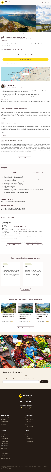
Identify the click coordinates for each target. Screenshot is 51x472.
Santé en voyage (4, 453)
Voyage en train (29, 423)
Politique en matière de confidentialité (28, 466)
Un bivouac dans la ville (5, 458)
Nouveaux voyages (29, 428)
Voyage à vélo (28, 424)
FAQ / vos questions (5, 451)
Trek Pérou (28, 433)
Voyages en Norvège (12, 34)
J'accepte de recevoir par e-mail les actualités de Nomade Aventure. (18, 378)
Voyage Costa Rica (4, 436)
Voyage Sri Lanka (4, 438)
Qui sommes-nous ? (5, 418)
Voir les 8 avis (25, 289)
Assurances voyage (4, 455)
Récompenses (4, 424)
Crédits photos (4, 467)
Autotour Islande (4, 441)
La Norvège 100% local (8, 316)
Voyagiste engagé (4, 421)
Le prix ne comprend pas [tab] (37, 172)
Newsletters (39, 466)
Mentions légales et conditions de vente (9, 466)
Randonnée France (29, 438)
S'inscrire (44, 381)
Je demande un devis (25, 59)
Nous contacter (4, 448)
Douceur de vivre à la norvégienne (41, 317)
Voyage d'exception (29, 426)
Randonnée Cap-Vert (30, 440)
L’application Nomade (6, 450)
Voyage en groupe (29, 418)
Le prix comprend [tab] (13, 172)
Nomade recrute (4, 423)
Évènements (3, 457)
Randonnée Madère (29, 441)
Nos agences (3, 419)
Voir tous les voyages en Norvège (25, 327)
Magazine (45, 466)
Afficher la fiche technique (14, 245)
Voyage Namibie (4, 433)
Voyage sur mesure (29, 419)
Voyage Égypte (4, 440)
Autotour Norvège (21, 34)
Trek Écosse (28, 436)
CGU (19, 466)
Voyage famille (28, 421)
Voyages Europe (4, 34)
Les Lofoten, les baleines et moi (23, 317)
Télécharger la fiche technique (33, 245)
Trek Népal (28, 435)
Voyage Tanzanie (4, 435)
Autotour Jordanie (4, 443)
